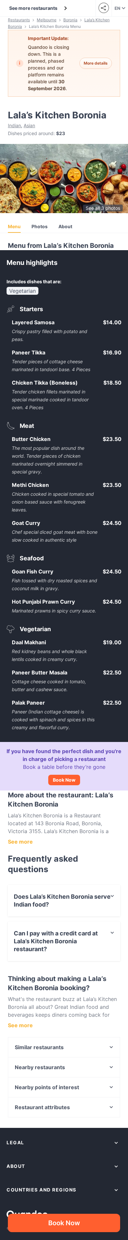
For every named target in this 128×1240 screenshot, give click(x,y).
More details (96, 63)
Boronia (70, 19)
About (65, 226)
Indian (14, 125)
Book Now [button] (64, 1223)
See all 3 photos (103, 208)
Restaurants (19, 19)
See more (20, 841)
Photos (40, 226)
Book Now (64, 780)
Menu (14, 226)
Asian (29, 125)
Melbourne (46, 19)
